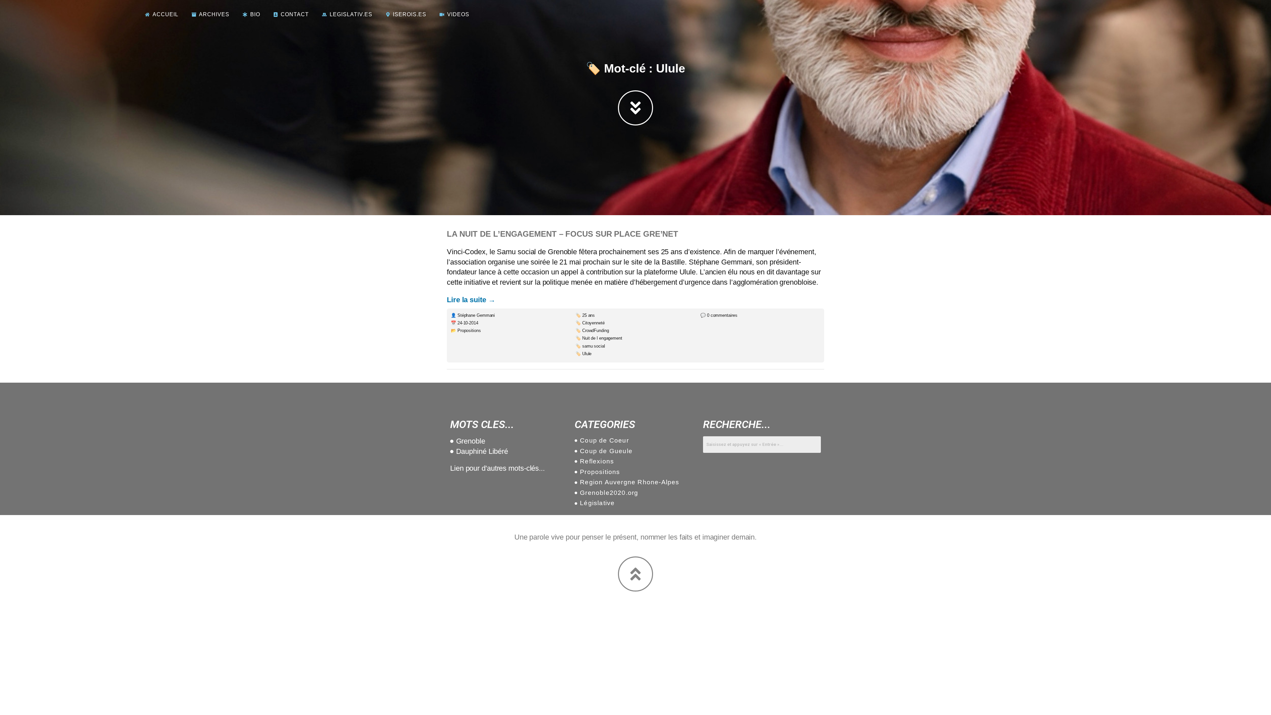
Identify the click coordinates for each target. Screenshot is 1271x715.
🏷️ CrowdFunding (592, 330)
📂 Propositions (466, 330)
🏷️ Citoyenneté (590, 322)
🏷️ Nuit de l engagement (599, 338)
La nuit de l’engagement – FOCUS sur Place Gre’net (562, 233)
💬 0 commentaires (718, 315)
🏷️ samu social (590, 346)
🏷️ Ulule (583, 353)
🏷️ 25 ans (585, 315)
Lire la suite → (471, 300)
